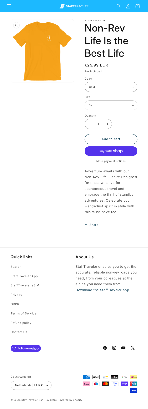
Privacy (16, 295)
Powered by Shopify (70, 399)
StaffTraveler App (24, 276)
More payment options (111, 161)
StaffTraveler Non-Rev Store (39, 399)
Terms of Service (24, 313)
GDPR (15, 304)
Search (16, 267)
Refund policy (21, 323)
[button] (8, 6)
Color (88, 78)
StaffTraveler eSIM (25, 285)
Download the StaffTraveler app (102, 290)
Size (87, 97)
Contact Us (19, 332)
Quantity (90, 115)
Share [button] (93, 225)
